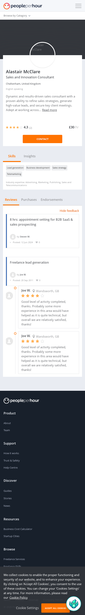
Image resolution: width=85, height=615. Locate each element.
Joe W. (23, 274)
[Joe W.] (13, 274)
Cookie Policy (18, 597)
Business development (38, 167)
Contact (43, 139)
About (7, 423)
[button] (77, 6)
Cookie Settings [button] (27, 608)
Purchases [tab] (29, 199)
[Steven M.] (13, 236)
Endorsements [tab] (52, 199)
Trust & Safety (12, 460)
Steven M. (25, 236)
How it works (11, 453)
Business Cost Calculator (18, 529)
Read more (49, 110)
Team (7, 430)
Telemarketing (14, 173)
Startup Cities (11, 536)
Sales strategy (59, 167)
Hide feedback (69, 211)
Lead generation (15, 167)
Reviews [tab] (11, 199)
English (9, 88)
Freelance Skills (12, 566)
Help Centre (11, 467)
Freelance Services (14, 559)
